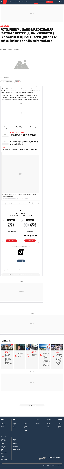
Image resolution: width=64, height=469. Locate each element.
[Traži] (62, 2)
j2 (24, 419)
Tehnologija (26, 421)
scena (60, 419)
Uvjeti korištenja (15, 440)
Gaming (25, 430)
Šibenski (2, 456)
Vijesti (9, 1)
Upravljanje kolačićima (16, 449)
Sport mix (14, 429)
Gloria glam (3, 450)
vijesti (2, 419)
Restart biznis (38, 421)
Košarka (14, 424)
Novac (31, 1)
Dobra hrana (3, 447)
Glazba (48, 426)
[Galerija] (21, 64)
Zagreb (2, 426)
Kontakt (14, 447)
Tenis (13, 426)
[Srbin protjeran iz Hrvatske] (32, 347)
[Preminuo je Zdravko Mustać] (19, 347)
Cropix (2, 457)
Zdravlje (25, 424)
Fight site (14, 427)
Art (47, 421)
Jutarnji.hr (4, 49)
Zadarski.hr (3, 455)
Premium (18, 1)
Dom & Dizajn (3, 446)
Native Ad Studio (4, 459)
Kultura (27, 1)
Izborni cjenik (15, 443)
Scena (36, 1)
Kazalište (48, 427)
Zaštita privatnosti (15, 442)
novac (37, 419)
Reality (59, 427)
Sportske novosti (3, 442)
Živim (2, 453)
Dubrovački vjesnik (4, 452)
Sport (13, 1)
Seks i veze (26, 426)
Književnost (49, 424)
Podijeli (16, 81)
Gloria (2, 449)
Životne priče (26, 429)
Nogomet (14, 423)
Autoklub (2, 445)
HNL (13, 421)
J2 (22, 1)
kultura (49, 419)
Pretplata (49, 1)
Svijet (2, 423)
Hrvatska (2, 421)
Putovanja (25, 427)
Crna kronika (3, 424)
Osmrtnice (41, 1)
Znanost (25, 423)
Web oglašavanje (15, 445)
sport (14, 419)
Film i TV (48, 423)
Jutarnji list (3, 439)
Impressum (14, 439)
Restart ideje (38, 423)
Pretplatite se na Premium (55, 457)
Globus (2, 443)
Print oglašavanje (15, 446)
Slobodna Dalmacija (4, 440)
